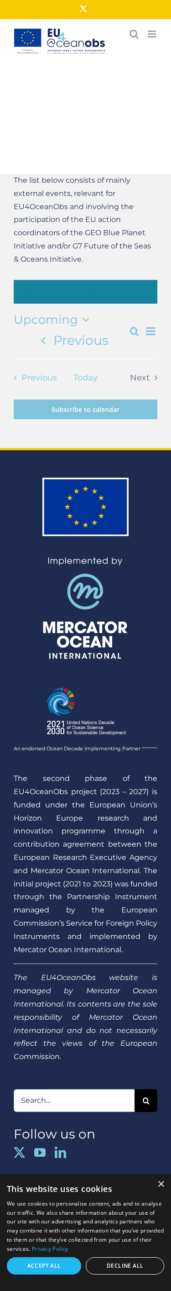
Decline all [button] (125, 1266)
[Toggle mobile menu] (152, 34)
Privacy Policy (50, 1249)
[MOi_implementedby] (85, 560)
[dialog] (85, 1233)
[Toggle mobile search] (134, 34)
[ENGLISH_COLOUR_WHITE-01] (85, 683)
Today (85, 377)
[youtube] (40, 1152)
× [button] (160, 1184)
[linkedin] (60, 1152)
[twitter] (19, 1152)
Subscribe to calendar (85, 409)
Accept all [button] (44, 1266)
